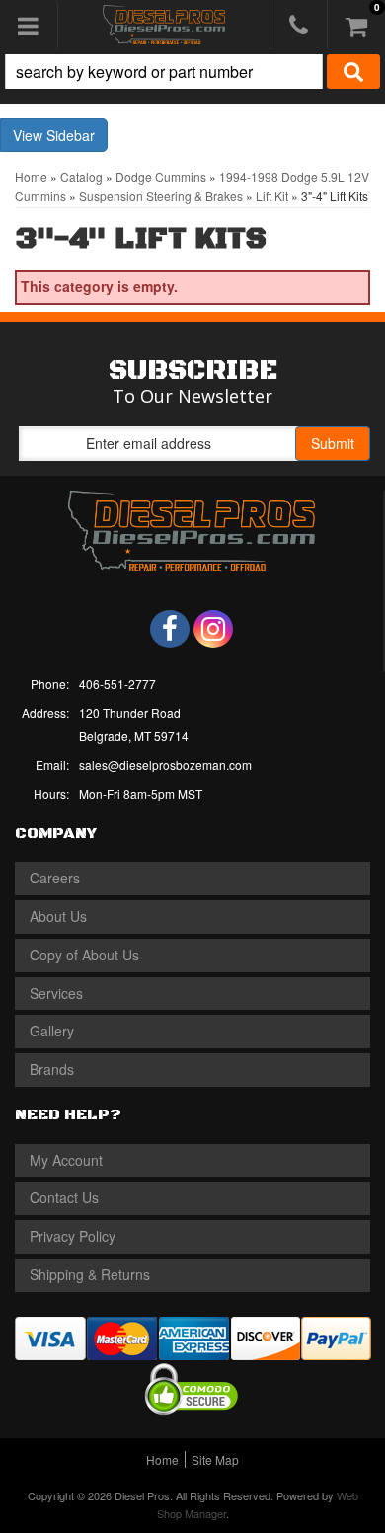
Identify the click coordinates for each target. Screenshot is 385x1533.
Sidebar (70, 135)
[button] (192, 71)
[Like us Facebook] (170, 629)
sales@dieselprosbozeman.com (165, 764)
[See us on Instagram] (213, 629)
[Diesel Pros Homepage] (164, 24)
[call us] (299, 24)
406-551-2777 (117, 683)
